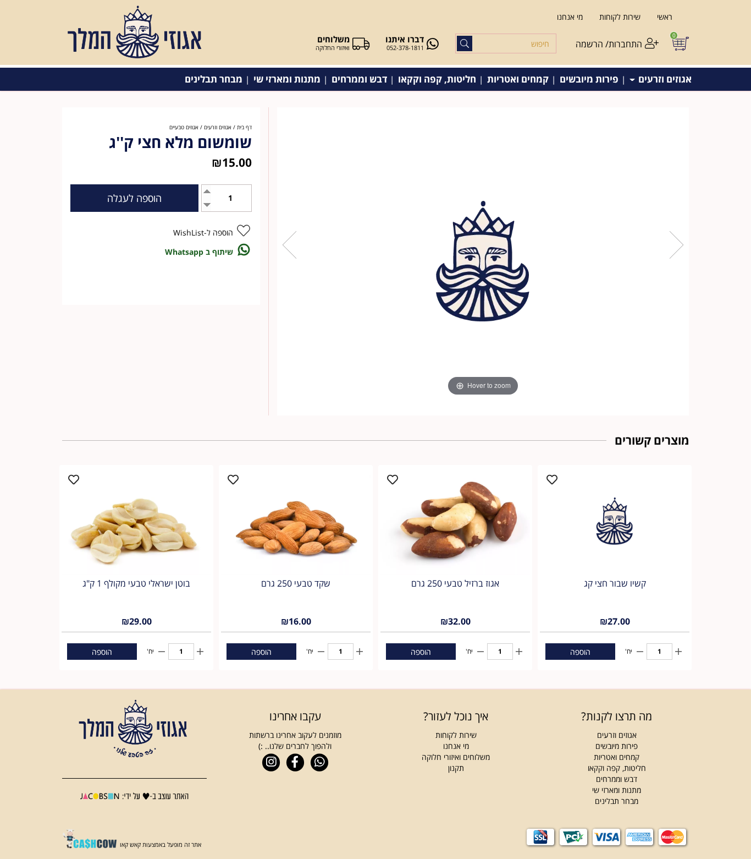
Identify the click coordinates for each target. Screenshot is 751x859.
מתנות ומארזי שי (287, 79)
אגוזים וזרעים (664, 79)
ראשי (664, 17)
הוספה (580, 652)
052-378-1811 (405, 47)
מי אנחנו (570, 17)
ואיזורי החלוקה (333, 47)
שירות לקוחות (619, 17)
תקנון (456, 768)
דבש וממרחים (359, 79)
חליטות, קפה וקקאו (437, 79)
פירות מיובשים (589, 79)
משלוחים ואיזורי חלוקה (456, 757)
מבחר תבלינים (213, 79)
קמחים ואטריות (518, 79)
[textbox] (456, 716)
